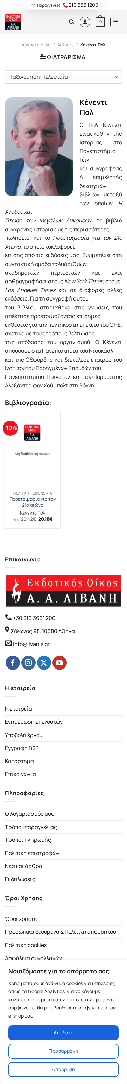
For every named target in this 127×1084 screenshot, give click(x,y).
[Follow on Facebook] (13, 663)
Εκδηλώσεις (20, 879)
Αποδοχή (64, 1032)
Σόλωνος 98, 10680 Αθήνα (42, 631)
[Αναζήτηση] (71, 22)
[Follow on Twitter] (44, 663)
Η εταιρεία (18, 708)
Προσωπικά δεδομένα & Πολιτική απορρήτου (60, 931)
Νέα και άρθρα (23, 866)
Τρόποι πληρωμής (28, 840)
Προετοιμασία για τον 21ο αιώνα (32, 502)
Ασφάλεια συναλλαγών (33, 958)
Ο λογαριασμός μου (29, 813)
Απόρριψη (63, 1069)
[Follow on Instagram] (28, 663)
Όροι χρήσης (21, 919)
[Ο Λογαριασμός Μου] (85, 22)
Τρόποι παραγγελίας (31, 827)
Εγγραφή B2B (22, 748)
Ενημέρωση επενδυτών (34, 721)
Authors (65, 45)
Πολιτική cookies (26, 945)
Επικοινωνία (20, 774)
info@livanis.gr (31, 644)
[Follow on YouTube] (59, 663)
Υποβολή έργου (23, 735)
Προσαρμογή (63, 1051)
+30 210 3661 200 (34, 618)
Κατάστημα (19, 761)
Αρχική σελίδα (36, 45)
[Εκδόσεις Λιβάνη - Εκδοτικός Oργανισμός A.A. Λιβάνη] (28, 22)
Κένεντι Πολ (32, 513)
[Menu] (116, 22)
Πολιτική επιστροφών (32, 853)
